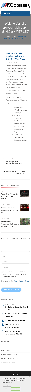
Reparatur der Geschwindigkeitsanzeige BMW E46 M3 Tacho (10, 224)
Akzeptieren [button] (15, 389)
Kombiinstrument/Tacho (9, 354)
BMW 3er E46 (5, 350)
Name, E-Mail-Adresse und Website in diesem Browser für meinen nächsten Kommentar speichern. (15, 274)
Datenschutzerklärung (21, 281)
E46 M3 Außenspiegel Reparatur (16, 320)
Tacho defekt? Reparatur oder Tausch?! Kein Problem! (9, 196)
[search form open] (27, 13)
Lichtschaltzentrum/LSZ (9, 359)
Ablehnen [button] (6, 389)
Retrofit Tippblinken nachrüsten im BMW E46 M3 (9, 210)
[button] (15, 56)
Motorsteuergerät (8, 363)
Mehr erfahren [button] (7, 386)
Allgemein (4, 346)
